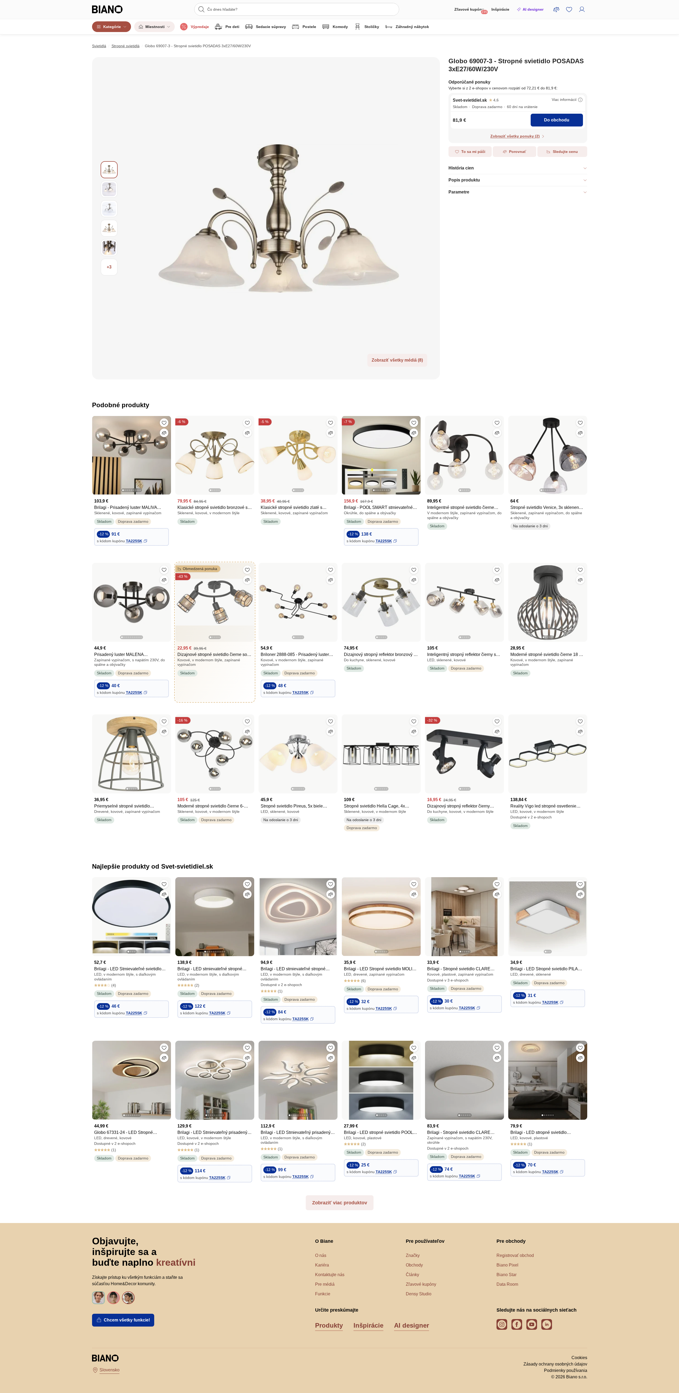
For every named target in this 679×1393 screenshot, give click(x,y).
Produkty (329, 1325)
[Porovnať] (164, 433)
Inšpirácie (500, 9)
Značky (413, 1255)
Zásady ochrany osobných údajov (555, 1364)
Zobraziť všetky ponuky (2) (515, 136)
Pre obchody (511, 1241)
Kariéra (322, 1265)
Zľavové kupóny (470, 10)
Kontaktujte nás (329, 1274)
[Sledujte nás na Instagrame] (502, 1324)
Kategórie (112, 27)
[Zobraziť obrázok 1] (109, 169)
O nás (320, 1255)
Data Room (507, 1284)
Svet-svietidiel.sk (470, 100)
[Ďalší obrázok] (167, 453)
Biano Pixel (507, 1265)
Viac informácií (564, 99)
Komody (340, 27)
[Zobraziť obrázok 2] (109, 189)
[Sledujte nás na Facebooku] (516, 1324)
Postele (309, 27)
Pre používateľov (425, 1241)
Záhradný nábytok (412, 27)
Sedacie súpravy (271, 27)
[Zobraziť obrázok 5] (109, 247)
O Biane (324, 1241)
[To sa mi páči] (164, 422)
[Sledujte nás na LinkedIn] (546, 1324)
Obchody (414, 1265)
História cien (461, 168)
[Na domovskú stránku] (117, 9)
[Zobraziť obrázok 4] (109, 228)
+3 (109, 267)
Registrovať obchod (515, 1255)
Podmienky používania (565, 1370)
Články (412, 1274)
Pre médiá (325, 1284)
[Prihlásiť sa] (582, 9)
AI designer (533, 9)
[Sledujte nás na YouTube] (531, 1324)
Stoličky (371, 27)
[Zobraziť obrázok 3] (109, 208)
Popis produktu (464, 180)
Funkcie (322, 1294)
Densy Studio (418, 1294)
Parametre (458, 192)
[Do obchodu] (278, 218)
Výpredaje (200, 27)
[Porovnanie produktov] (556, 9)
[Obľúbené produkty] (569, 9)
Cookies (579, 1357)
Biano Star (507, 1274)
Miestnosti (155, 27)
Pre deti (232, 27)
